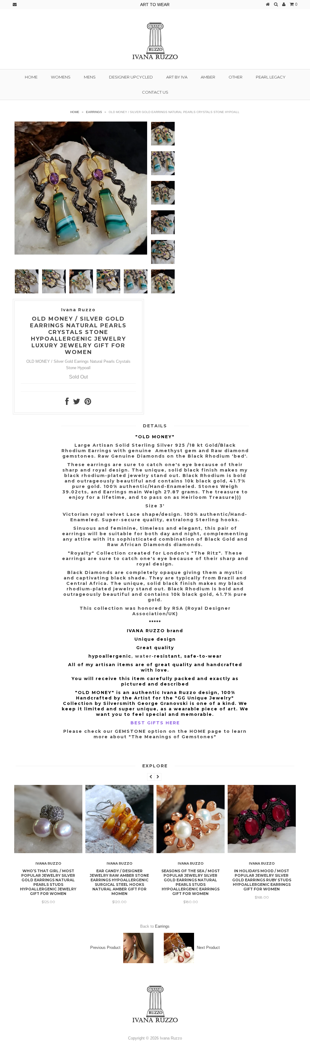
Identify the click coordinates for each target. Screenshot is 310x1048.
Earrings (94, 112)
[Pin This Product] (87, 403)
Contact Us (155, 92)
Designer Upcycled (131, 77)
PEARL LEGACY (270, 77)
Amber (208, 77)
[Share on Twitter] (76, 403)
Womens (61, 77)
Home (31, 77)
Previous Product (105, 947)
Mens (90, 77)
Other (235, 77)
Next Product (208, 947)
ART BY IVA (176, 77)
